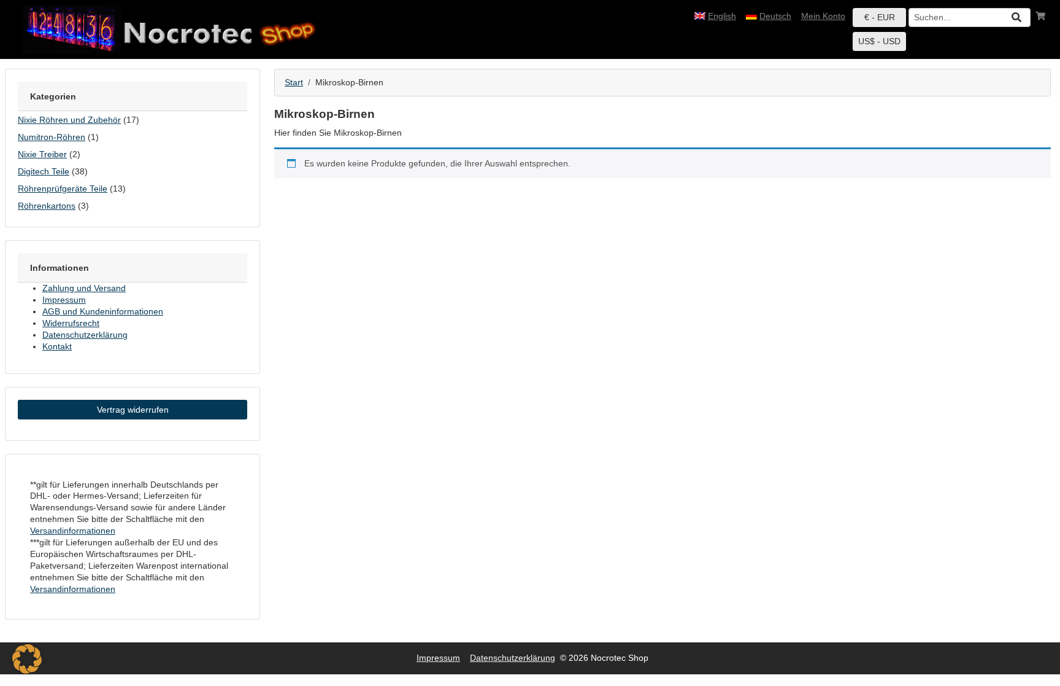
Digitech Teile (43, 171)
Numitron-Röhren (51, 137)
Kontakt (57, 346)
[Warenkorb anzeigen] (1040, 16)
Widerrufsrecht (70, 323)
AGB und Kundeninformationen (102, 311)
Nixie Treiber (42, 154)
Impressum (64, 300)
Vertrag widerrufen (133, 410)
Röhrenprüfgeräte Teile (62, 188)
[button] (27, 659)
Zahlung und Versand (84, 288)
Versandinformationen (72, 531)
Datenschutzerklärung (85, 335)
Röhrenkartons (46, 206)
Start (294, 82)
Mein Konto (823, 16)
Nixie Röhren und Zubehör (69, 120)
